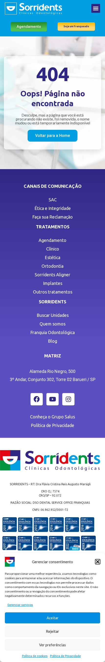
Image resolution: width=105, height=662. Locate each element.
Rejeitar (52, 631)
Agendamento (52, 240)
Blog (52, 340)
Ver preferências (52, 645)
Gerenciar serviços (20, 605)
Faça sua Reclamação (52, 216)
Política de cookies (35, 656)
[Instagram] (68, 399)
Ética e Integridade (52, 208)
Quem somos (52, 323)
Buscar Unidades (53, 315)
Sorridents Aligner (52, 274)
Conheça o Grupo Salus (52, 416)
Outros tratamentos (52, 291)
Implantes (52, 283)
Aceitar (53, 618)
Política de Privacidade (65, 656)
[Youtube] (52, 399)
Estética (52, 257)
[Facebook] (37, 399)
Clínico (52, 248)
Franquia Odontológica (52, 332)
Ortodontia (52, 266)
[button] (97, 561)
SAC (53, 199)
